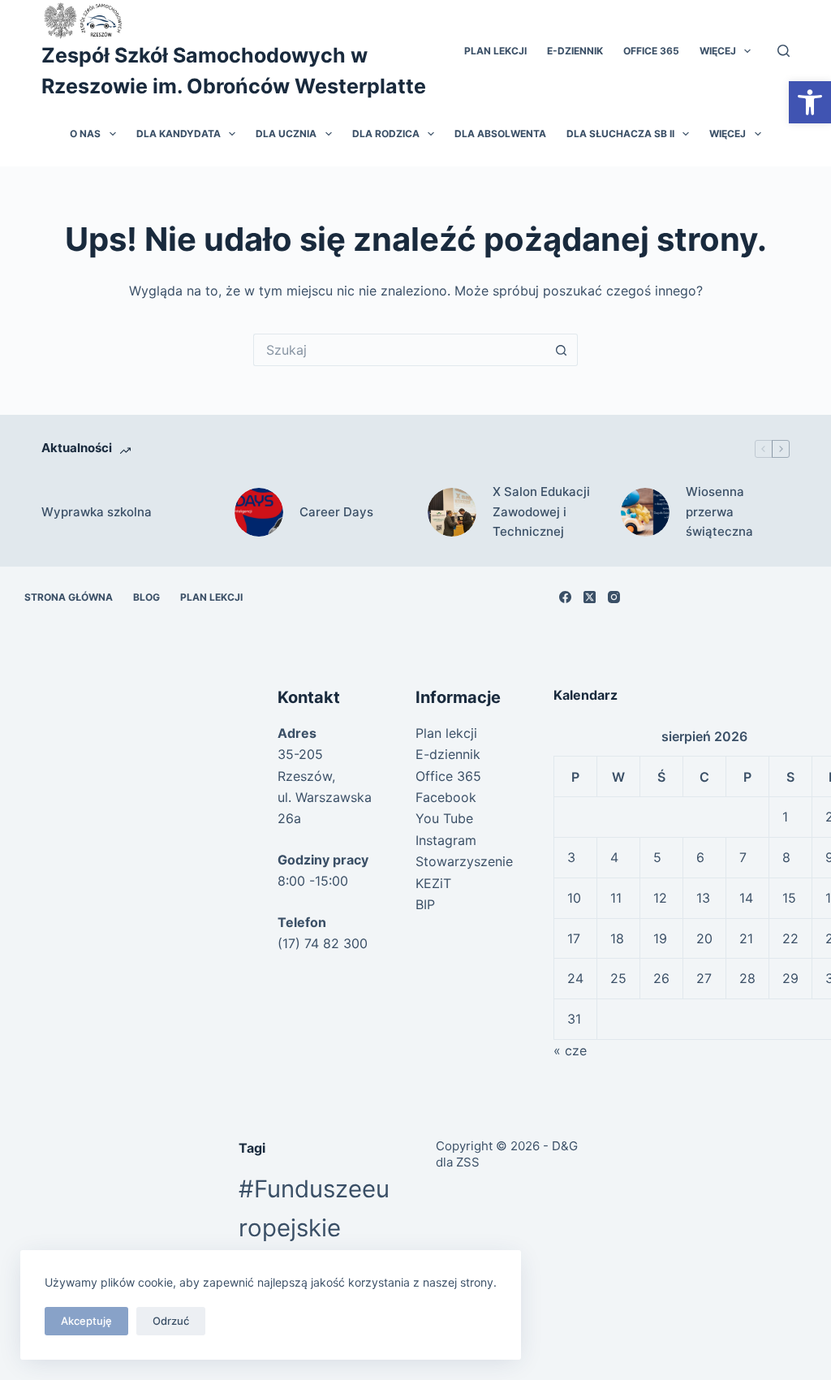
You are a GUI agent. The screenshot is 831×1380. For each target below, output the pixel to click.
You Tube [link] (444, 818)
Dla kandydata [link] (178, 133)
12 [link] (660, 898)
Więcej (718, 51)
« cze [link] (570, 1050)
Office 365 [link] (651, 51)
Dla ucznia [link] (286, 133)
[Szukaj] (783, 51)
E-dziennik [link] (575, 51)
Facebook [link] (446, 797)
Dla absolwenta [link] (500, 133)
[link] (810, 102)
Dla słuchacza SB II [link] (620, 133)
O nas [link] (85, 133)
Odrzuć (171, 1320)
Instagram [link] (446, 840)
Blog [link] (146, 597)
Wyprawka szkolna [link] (96, 512)
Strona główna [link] (68, 597)
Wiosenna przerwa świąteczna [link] (719, 512)
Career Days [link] (336, 512)
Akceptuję (86, 1320)
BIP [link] (425, 904)
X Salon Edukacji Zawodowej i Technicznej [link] (541, 512)
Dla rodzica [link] (386, 133)
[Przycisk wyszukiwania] (561, 350)
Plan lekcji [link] (495, 51)
